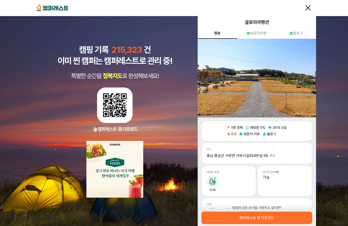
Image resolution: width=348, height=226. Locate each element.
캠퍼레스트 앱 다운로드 (256, 218)
